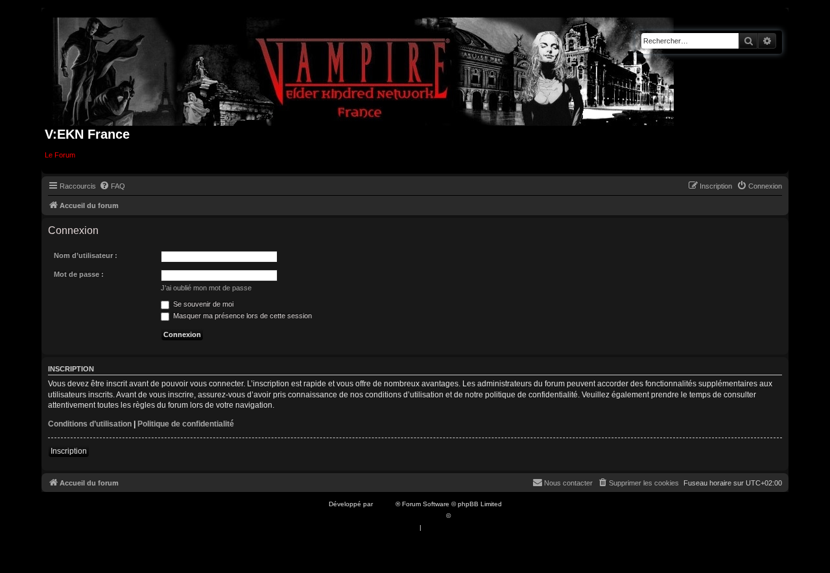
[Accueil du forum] (363, 69)
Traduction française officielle (400, 515)
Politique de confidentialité (185, 423)
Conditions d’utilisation (90, 423)
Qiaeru (463, 515)
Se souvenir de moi (202, 304)
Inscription (69, 451)
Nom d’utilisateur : (85, 255)
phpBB (385, 504)
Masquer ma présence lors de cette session (241, 316)
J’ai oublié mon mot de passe (206, 288)
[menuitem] (112, 186)
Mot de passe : (79, 274)
